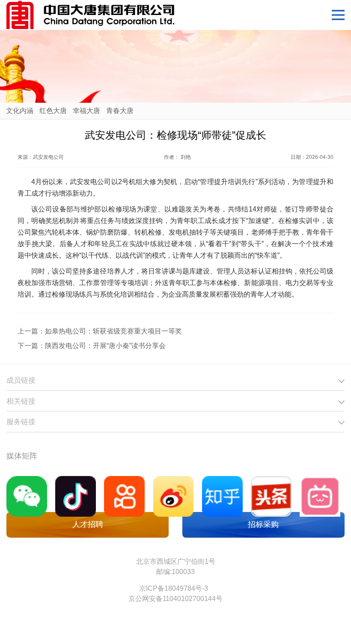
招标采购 (263, 524)
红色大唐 (53, 110)
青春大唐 (120, 110)
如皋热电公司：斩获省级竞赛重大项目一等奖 (113, 331)
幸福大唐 (86, 110)
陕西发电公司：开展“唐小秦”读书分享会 (105, 345)
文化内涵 (19, 110)
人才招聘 (87, 524)
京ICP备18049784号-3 (173, 588)
